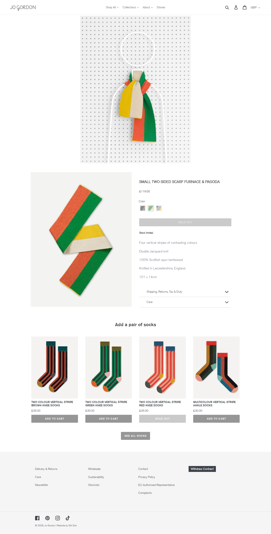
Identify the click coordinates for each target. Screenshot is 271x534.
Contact (143, 469)
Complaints (145, 493)
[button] (143, 208)
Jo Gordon (49, 525)
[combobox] (231, 7)
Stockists (93, 485)
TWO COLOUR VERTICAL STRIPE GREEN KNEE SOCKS (106, 403)
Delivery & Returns (46, 469)
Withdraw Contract (202, 469)
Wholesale (94, 469)
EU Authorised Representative (156, 485)
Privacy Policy (146, 477)
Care (38, 477)
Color (142, 201)
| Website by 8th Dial (66, 525)
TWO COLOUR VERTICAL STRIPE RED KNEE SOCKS (160, 403)
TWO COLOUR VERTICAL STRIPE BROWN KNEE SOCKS (52, 403)
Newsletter (41, 485)
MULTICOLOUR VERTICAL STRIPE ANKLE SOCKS (214, 403)
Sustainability (96, 477)
